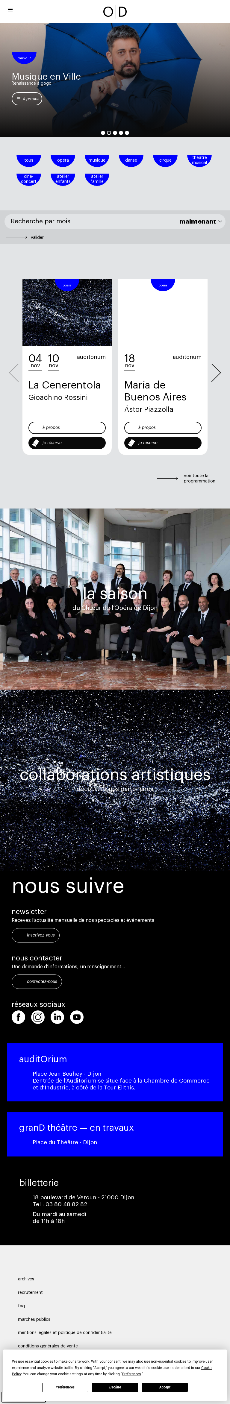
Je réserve (52, 443)
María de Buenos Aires (155, 391)
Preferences (65, 1387)
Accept (164, 1387)
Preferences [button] (131, 1374)
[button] (216, 373)
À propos (51, 428)
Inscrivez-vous (41, 935)
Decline (115, 1387)
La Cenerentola (64, 385)
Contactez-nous (42, 982)
